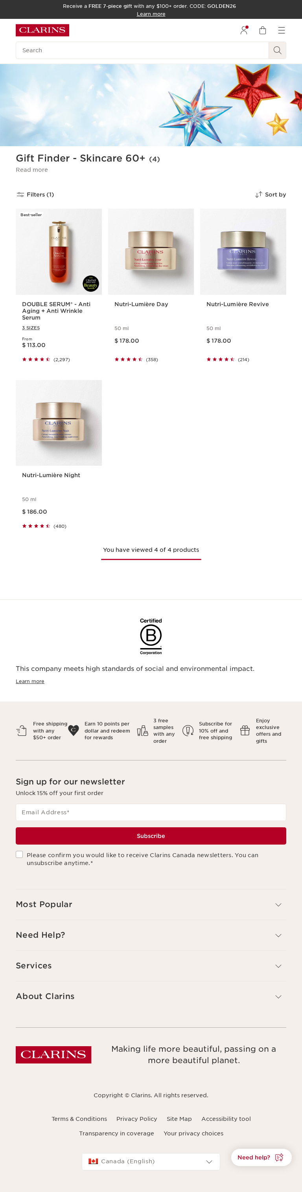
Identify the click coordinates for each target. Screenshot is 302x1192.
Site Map (179, 1119)
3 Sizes (31, 328)
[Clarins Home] (42, 30)
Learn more (30, 681)
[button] (32, 170)
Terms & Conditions (79, 1119)
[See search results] (277, 50)
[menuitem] (244, 30)
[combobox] (151, 1161)
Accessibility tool (226, 1119)
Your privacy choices (193, 1133)
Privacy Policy (136, 1119)
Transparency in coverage (116, 1133)
